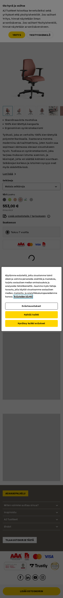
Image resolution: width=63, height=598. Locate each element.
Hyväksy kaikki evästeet (31, 323)
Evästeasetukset (31, 306)
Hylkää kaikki (31, 314)
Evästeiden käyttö (23, 296)
